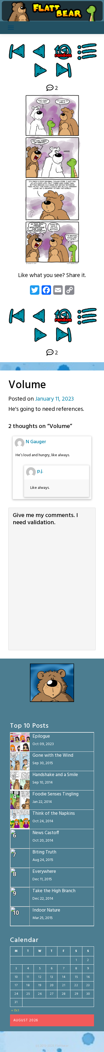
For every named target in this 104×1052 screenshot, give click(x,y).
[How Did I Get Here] (16, 52)
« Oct (15, 1010)
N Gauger (36, 442)
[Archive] (87, 52)
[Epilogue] (63, 70)
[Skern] (40, 70)
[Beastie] (39, 52)
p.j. (40, 471)
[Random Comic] (62, 52)
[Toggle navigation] (10, 28)
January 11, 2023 (54, 399)
